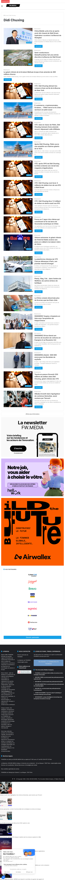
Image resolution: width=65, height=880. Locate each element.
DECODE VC (38, 688)
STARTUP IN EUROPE (40, 692)
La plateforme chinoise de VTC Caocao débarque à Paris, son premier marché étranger (46, 261)
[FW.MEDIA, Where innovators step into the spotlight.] (13, 6)
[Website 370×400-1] (32, 565)
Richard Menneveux (20, 765)
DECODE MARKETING (40, 684)
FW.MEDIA (10, 654)
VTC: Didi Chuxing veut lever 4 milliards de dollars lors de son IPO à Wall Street (47, 185)
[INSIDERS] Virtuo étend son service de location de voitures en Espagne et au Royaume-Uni (47, 338)
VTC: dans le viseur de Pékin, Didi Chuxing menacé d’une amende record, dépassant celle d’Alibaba (47, 127)
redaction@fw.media (22, 662)
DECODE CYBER (39, 677)
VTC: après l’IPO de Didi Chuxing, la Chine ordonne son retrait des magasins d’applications (47, 166)
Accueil (6, 15)
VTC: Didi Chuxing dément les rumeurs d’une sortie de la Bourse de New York (47, 88)
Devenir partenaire (32, 637)
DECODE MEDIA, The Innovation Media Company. (42, 779)
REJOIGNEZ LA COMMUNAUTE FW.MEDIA (49, 663)
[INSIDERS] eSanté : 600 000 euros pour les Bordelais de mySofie (45, 357)
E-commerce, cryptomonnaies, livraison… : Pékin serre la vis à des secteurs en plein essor (47, 107)
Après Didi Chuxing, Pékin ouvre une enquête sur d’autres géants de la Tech (46, 146)
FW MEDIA (37, 673)
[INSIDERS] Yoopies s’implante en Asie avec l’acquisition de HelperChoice (47, 318)
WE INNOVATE (38, 697)
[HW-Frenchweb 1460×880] (32, 496)
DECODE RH (38, 681)
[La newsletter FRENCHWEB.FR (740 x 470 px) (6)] (32, 456)
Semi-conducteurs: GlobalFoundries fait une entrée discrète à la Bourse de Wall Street (47, 55)
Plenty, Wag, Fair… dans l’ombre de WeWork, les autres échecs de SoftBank (47, 281)
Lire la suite (38, 46)
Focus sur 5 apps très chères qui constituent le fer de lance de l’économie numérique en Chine (47, 221)
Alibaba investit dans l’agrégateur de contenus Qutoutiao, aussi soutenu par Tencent (47, 396)
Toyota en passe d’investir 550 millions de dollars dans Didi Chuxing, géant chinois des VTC (46, 376)
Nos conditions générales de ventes (10, 769)
